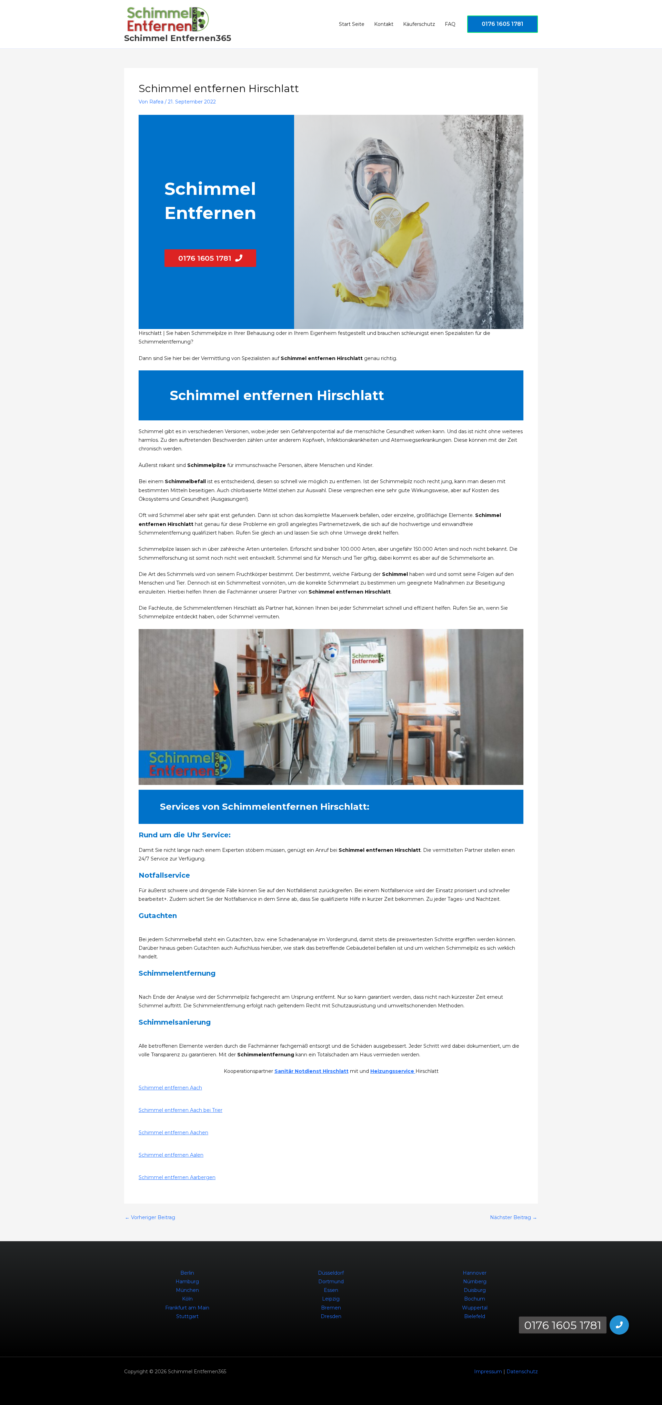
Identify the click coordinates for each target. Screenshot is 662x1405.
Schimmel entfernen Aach (170, 1088)
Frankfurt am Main (187, 1308)
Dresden (331, 1316)
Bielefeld (474, 1316)
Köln (187, 1299)
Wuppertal (475, 1308)
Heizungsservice (392, 1071)
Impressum (488, 1371)
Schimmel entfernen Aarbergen (177, 1177)
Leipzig (331, 1299)
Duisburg (475, 1290)
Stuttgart (187, 1316)
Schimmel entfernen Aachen (173, 1132)
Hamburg (187, 1281)
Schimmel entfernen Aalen (171, 1155)
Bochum (474, 1299)
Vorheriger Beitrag (150, 1217)
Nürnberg (475, 1281)
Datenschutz (522, 1371)
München (187, 1290)
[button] (502, 24)
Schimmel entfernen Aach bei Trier (180, 1110)
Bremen (331, 1308)
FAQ (450, 24)
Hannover (475, 1273)
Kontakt (383, 24)
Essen (331, 1290)
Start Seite (351, 24)
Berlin (187, 1273)
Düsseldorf (331, 1273)
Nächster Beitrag (513, 1217)
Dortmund (331, 1281)
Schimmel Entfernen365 (177, 38)
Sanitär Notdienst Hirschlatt (311, 1071)
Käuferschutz (419, 24)
